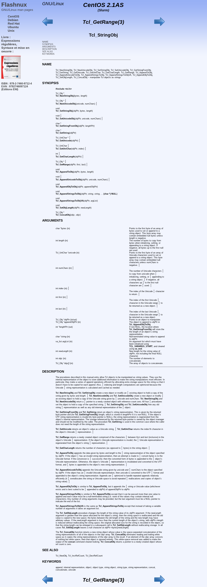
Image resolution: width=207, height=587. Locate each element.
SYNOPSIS (47, 44)
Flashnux (14, 4)
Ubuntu (13, 27)
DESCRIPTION (49, 49)
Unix (11, 30)
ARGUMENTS (49, 46)
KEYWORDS (48, 54)
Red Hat (14, 23)
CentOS (13, 16)
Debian (13, 20)
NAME (45, 42)
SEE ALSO (47, 51)
